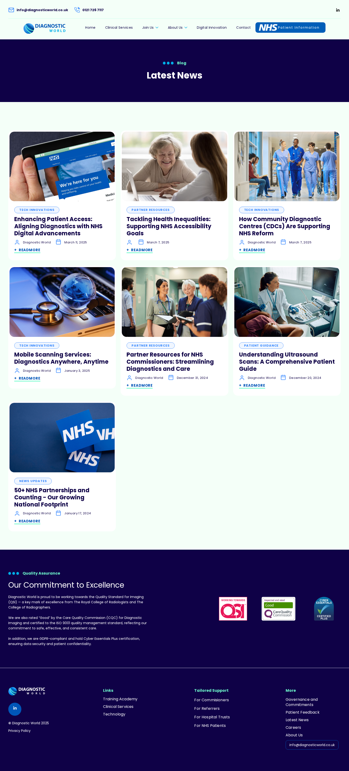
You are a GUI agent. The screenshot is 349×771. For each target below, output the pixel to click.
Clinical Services (119, 27)
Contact (243, 27)
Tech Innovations (36, 210)
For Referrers (207, 708)
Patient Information (299, 27)
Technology (114, 714)
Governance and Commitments (302, 702)
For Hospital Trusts (212, 717)
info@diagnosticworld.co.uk (312, 745)
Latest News (297, 720)
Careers (293, 727)
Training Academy (120, 699)
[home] (45, 28)
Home (90, 27)
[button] (150, 28)
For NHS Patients (210, 725)
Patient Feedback (303, 712)
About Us (294, 735)
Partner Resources (151, 210)
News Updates (33, 481)
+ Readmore (27, 249)
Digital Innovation (212, 27)
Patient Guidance (261, 345)
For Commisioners (211, 700)
